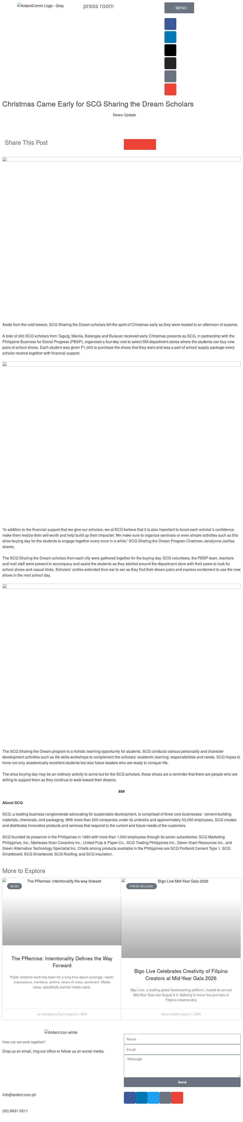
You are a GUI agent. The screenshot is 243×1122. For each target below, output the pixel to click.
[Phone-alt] (170, 76)
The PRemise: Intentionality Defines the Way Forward (61, 962)
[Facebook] (170, 24)
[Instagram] (170, 63)
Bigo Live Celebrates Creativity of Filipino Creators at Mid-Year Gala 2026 (181, 974)
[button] (129, 144)
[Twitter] (153, 1098)
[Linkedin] (170, 37)
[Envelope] (170, 89)
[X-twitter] (170, 50)
